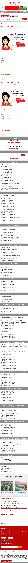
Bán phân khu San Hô (6, 301)
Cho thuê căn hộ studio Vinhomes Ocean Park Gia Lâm (13, 344)
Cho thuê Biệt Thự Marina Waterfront (9, 289)
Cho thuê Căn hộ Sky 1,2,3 (7, 204)
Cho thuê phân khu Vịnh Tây (8, 447)
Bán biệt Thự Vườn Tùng (7, 267)
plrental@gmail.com (8, 535)
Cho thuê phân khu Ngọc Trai (8, 308)
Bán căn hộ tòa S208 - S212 (8, 328)
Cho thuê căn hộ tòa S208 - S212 (9, 360)
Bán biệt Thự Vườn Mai (7, 266)
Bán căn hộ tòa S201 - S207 (8, 326)
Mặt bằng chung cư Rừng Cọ (8, 457)
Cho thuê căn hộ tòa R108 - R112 (9, 363)
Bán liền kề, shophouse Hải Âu (8, 416)
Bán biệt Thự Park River (7, 269)
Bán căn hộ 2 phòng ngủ (7, 166)
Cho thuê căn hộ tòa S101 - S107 (9, 354)
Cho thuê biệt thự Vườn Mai (8, 281)
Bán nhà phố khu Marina (7, 234)
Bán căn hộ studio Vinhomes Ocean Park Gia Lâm (12, 317)
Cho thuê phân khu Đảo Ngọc (8, 448)
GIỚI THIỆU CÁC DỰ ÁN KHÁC (7, 514)
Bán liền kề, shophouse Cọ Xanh (9, 410)
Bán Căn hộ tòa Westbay (7, 175)
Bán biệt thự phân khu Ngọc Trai (9, 380)
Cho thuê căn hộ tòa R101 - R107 (9, 362)
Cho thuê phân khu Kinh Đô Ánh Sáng (10, 395)
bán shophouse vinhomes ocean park (19, 551)
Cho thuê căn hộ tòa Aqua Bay (8, 214)
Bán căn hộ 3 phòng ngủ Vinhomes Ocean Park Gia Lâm (14, 322)
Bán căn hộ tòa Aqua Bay (7, 180)
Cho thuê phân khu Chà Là (7, 391)
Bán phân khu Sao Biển (7, 299)
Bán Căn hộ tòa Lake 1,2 (7, 172)
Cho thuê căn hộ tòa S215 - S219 (9, 359)
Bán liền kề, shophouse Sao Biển (9, 418)
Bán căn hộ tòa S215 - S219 (8, 330)
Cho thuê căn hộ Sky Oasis (7, 212)
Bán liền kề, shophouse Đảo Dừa (9, 412)
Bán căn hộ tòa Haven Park (8, 185)
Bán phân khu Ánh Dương (7, 435)
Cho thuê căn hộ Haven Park (8, 218)
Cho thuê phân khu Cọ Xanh (8, 392)
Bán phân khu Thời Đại (7, 428)
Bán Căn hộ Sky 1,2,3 (6, 171)
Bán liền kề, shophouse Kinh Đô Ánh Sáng (11, 413)
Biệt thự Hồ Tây (4, 521)
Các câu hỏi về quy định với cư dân (8, 505)
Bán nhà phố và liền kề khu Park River (10, 235)
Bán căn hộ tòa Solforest (7, 186)
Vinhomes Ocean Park (6, 468)
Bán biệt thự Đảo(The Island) (8, 272)
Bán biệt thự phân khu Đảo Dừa (8, 377)
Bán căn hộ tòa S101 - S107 (8, 323)
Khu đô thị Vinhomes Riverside (7, 517)
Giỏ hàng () (14, 158)
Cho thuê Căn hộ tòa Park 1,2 (8, 206)
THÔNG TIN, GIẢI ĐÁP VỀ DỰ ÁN (8, 498)
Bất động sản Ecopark (6, 471)
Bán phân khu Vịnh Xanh (7, 433)
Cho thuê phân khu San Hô (7, 311)
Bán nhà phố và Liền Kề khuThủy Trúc (10, 238)
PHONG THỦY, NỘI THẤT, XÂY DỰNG (9, 507)
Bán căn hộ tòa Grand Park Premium (9, 181)
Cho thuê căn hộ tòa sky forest (8, 197)
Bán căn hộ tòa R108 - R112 (8, 333)
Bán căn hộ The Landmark (7, 189)
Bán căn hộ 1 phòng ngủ (7, 164)
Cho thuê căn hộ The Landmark (8, 195)
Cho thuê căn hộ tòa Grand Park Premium (11, 215)
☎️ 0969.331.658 (22, 12)
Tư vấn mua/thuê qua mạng (14, 148)
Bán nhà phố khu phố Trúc (7, 227)
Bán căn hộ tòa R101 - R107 (8, 331)
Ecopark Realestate (6, 469)
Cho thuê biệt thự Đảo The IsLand (9, 287)
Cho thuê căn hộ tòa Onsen (8, 222)
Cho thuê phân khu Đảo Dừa (8, 394)
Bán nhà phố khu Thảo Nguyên (8, 229)
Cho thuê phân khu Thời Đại (8, 445)
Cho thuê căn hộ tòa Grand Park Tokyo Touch (11, 217)
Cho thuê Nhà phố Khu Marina (8, 252)
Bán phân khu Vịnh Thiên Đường (9, 427)
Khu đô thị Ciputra (6, 466)
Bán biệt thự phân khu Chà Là (8, 374)
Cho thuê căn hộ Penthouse (8, 203)
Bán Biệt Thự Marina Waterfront (8, 273)
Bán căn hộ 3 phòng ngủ (7, 167)
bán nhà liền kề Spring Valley (8, 241)
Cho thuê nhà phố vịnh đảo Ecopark (9, 260)
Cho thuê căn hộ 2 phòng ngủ (8, 200)
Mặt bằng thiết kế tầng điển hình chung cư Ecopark (12, 510)
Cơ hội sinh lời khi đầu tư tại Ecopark (9, 501)
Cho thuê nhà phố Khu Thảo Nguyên (9, 249)
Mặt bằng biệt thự (6, 459)
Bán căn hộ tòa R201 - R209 (8, 334)
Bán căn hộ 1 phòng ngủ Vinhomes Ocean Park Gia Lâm (14, 319)
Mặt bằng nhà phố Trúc (7, 460)
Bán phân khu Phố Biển (7, 425)
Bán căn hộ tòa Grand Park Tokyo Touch (10, 183)
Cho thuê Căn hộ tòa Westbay (8, 209)
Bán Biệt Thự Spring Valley (7, 275)
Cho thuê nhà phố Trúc (7, 247)
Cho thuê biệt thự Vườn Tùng (8, 282)
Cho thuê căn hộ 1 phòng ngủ (8, 198)
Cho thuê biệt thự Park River (8, 284)
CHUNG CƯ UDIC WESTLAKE (7, 519)
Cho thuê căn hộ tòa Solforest (8, 220)
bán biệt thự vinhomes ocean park (6, 551)
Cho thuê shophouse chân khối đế (9, 368)
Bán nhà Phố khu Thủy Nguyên (8, 231)
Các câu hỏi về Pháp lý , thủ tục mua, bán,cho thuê (12, 503)
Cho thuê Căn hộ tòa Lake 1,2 (8, 208)
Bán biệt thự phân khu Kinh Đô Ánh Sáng (10, 379)
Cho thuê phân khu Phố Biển (8, 442)
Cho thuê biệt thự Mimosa (7, 286)
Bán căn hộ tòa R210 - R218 (8, 336)
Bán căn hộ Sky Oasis (6, 178)
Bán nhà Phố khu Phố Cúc (7, 232)
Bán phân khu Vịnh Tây (7, 430)
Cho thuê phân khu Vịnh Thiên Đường (10, 444)
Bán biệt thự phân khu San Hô (8, 382)
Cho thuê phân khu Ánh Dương (8, 451)
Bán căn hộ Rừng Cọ (6, 177)
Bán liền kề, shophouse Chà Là (8, 408)
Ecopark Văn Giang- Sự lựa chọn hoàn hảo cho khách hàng (13, 512)
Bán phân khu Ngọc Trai (7, 298)
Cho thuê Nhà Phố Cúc (7, 254)
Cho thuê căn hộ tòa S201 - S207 (9, 357)
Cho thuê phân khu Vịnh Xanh (8, 450)
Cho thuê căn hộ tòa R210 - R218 (9, 367)
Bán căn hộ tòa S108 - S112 (8, 325)
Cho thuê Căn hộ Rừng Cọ (7, 211)
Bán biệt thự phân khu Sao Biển (8, 385)
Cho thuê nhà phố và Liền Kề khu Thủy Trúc (11, 258)
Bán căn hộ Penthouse (7, 169)
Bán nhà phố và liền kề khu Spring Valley (10, 237)
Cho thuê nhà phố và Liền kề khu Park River (11, 255)
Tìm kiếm (24, 19)
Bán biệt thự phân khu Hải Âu (8, 383)
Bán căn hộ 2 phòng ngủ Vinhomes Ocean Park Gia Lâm (14, 320)
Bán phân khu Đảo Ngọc (7, 431)
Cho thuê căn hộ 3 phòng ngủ (8, 201)
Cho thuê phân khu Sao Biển (8, 310)
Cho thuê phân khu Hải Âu (7, 307)
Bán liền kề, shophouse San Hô (8, 415)
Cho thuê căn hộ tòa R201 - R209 (9, 365)
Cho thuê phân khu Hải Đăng (8, 440)
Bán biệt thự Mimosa (6, 270)
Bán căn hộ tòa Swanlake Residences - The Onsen (12, 188)
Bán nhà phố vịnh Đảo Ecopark (8, 240)
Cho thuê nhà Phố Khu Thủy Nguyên (9, 250)
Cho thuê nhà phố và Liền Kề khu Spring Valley (12, 257)
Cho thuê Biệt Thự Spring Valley (8, 290)
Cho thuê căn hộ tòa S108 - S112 (9, 356)
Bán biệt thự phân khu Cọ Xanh (8, 376)
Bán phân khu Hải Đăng (7, 424)
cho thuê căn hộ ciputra (20, 558)
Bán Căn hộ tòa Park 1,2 (7, 174)
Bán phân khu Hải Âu (6, 296)
